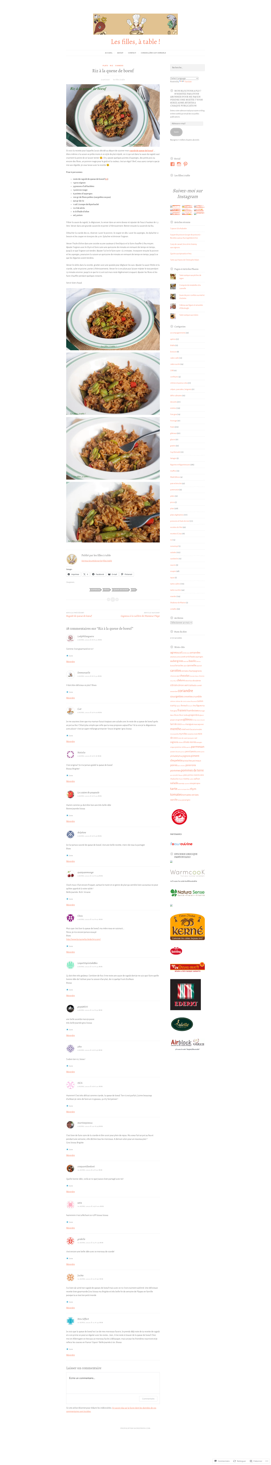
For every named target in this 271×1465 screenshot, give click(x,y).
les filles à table (119, 80)
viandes (119, 66)
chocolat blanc (194, 676)
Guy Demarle (175, 452)
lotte (183, 724)
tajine (198, 783)
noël (195, 738)
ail (180, 652)
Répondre (70, 661)
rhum (181, 779)
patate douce (175, 752)
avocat (185, 661)
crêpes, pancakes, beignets (180, 389)
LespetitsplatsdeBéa (87, 963)
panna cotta (180, 747)
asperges (95, 590)
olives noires (189, 742)
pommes (175, 770)
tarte (173, 789)
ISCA (79, 1083)
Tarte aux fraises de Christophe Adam (184, 260)
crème (172, 701)
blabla (172, 345)
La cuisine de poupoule (88, 792)
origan (172, 747)
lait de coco (176, 724)
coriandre (185, 691)
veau (179, 800)
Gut (79, 709)
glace (202, 715)
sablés (192, 779)
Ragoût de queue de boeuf (79, 614)
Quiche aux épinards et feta (180, 254)
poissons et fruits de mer (179, 521)
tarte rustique (182, 789)
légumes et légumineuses (180, 465)
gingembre (194, 715)
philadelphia (176, 756)
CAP (171, 371)
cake (185, 666)
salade (174, 783)
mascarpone (199, 724)
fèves (106, 590)
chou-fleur (173, 681)
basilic (192, 660)
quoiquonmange (85, 872)
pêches (190, 775)
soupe (193, 783)
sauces (173, 565)
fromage (173, 421)
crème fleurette (191, 701)
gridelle (81, 1239)
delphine (81, 832)
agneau (174, 652)
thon (188, 789)
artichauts (190, 657)
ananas (173, 657)
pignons (186, 756)
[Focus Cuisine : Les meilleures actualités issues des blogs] (181, 845)
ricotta (186, 779)
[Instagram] (179, 164)
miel (183, 729)
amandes (195, 652)
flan (203, 706)
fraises (181, 710)
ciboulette (196, 681)
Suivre (176, 132)
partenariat (174, 490)
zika (79, 1046)
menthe (175, 729)
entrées (173, 408)
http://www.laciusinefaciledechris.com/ (83, 939)
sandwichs (174, 559)
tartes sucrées (175, 590)
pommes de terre (192, 770)
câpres (178, 706)
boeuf (172, 666)
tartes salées (175, 584)
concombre (174, 691)
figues (199, 705)
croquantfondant (86, 1166)
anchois (178, 657)
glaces (172, 440)
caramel (199, 666)
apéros (173, 339)
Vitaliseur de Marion (178, 603)
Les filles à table (182, 175)
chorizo (201, 676)
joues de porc (201, 720)
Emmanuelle (83, 672)
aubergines (176, 661)
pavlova (182, 751)
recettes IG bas (176, 534)
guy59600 (82, 1006)
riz (111, 66)
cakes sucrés (175, 364)
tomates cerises (190, 794)
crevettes (188, 696)
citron (173, 685)
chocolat (184, 675)
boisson (173, 352)
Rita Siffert (83, 1319)
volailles (173, 609)
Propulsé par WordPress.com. (135, 1428)
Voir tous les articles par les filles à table (96, 561)
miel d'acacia (191, 729)
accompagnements (177, 333)
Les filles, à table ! (135, 41)
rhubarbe (174, 779)
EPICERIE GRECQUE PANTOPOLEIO (185, 855)
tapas (172, 578)
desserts (173, 402)
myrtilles (183, 734)
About (120, 53)
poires (173, 765)
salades (173, 552)
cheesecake (174, 676)
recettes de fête (176, 527)
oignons (174, 742)
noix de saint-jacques (186, 738)
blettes (198, 661)
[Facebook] (173, 164)
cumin (200, 701)
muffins (173, 471)
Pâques (180, 775)
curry (173, 705)
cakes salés (174, 358)
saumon (187, 783)
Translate (188, 82)
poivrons (190, 765)
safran (197, 779)
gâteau (187, 719)
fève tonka (183, 715)
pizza (172, 502)
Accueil (108, 53)
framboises (192, 710)
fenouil (184, 705)
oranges (199, 742)
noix (195, 734)
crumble (197, 696)
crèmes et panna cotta (178, 383)
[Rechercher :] (187, 68)
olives (181, 742)
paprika (188, 747)
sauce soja (181, 783)
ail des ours (186, 653)
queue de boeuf (120, 590)
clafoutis (192, 685)
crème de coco (180, 701)
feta (194, 706)
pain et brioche (176, 484)
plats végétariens (176, 515)
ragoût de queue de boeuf (141, 151)
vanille (174, 799)
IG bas (195, 720)
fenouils (190, 706)
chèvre (181, 680)
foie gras (173, 414)
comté (199, 685)
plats (105, 66)
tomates (176, 794)
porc (171, 775)
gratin (180, 720)
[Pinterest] (186, 164)
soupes (173, 571)
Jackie (80, 1275)
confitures (174, 377)
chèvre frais (188, 681)
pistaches (187, 760)
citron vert (183, 685)
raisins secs (199, 775)
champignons (195, 671)
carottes (175, 670)
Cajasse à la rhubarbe (178, 229)
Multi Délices (175, 477)
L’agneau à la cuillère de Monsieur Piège (140, 614)
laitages (173, 458)
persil (187, 751)
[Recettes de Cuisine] (179, 825)
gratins (173, 446)
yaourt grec (186, 800)
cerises (184, 671)
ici (106, 179)
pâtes (172, 496)
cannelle (191, 665)
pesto (193, 751)
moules (199, 729)
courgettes (176, 696)
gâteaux (173, 433)
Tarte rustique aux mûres (188, 315)
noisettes (190, 734)
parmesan (197, 746)
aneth (183, 657)
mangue (189, 724)
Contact (132, 53)
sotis (79, 1202)
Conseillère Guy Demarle (153, 53)
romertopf (174, 546)
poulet (175, 775)
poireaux (196, 760)
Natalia (81, 752)
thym (193, 788)
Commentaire (148, 1398)
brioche (179, 665)
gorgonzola (174, 720)
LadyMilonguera (85, 636)
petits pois (200, 752)
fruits (172, 427)
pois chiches (181, 765)
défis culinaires (176, 396)
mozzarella (174, 734)
